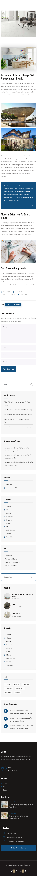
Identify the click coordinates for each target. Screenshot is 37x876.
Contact (5, 790)
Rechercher (31, 577)
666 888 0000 (11, 833)
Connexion (8, 555)
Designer (9, 520)
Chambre (9, 510)
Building (8, 304)
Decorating (8, 688)
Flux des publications (11, 559)
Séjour (8, 534)
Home (5, 783)
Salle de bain (10, 530)
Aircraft (6, 294)
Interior (8, 523)
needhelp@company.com (15, 837)
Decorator (13, 294)
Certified (26, 684)
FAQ (4, 786)
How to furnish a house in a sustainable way (18, 410)
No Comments (25, 294)
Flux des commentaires (12, 562)
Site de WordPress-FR (12, 566)
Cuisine (8, 513)
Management (17, 304)
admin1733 (8, 292)
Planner (8, 527)
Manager (8, 692)
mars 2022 (9, 484)
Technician (9, 537)
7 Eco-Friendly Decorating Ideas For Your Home (21, 805)
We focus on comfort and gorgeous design (18, 414)
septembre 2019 (11, 488)
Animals (7, 684)
